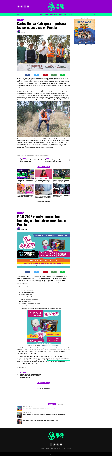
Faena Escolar (30, 155)
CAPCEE (29, 154)
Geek (65, 14)
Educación (53, 154)
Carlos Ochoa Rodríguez (37, 154)
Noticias (41, 14)
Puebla (41, 155)
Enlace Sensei (60, 154)
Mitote (60, 14)
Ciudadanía (47, 154)
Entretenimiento (53, 14)
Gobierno (37, 155)
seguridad (47, 155)
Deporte (47, 14)
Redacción (24, 229)
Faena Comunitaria (22, 155)
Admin (23, 32)
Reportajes (70, 14)
